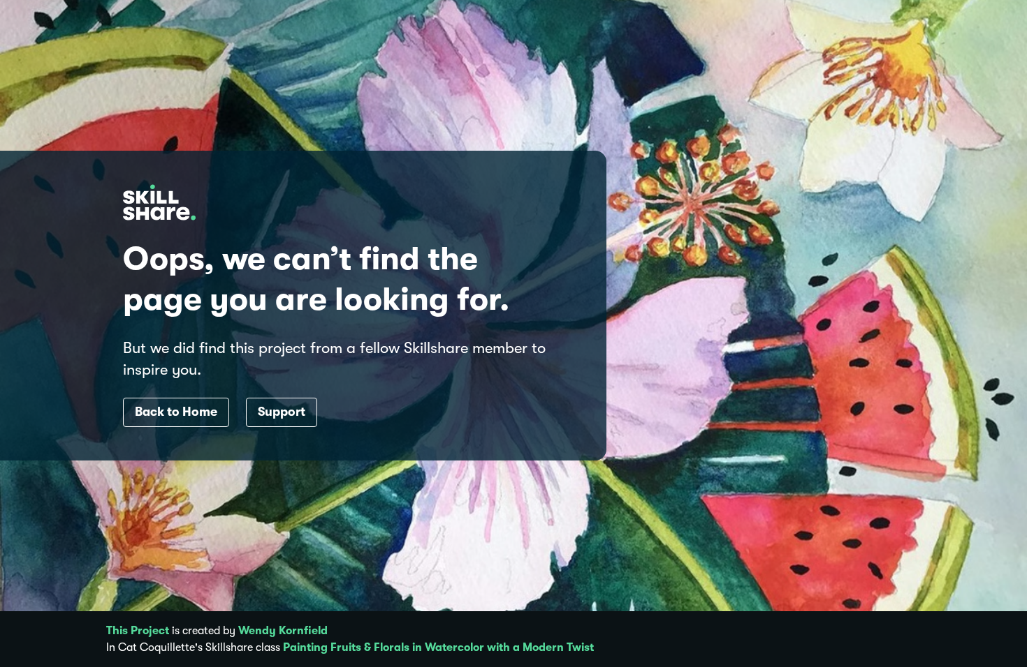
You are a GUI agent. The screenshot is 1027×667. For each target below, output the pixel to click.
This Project (137, 630)
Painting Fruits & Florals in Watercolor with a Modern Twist (438, 647)
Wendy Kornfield (283, 630)
